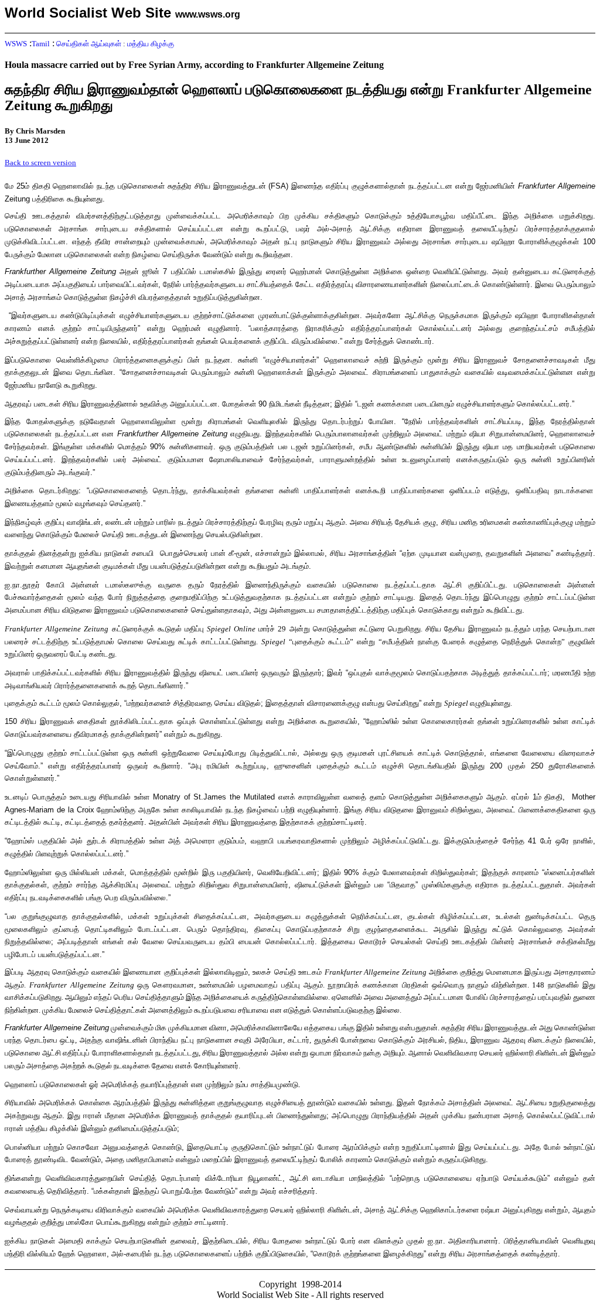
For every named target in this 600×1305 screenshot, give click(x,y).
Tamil (41, 43)
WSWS (16, 43)
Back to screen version (40, 162)
